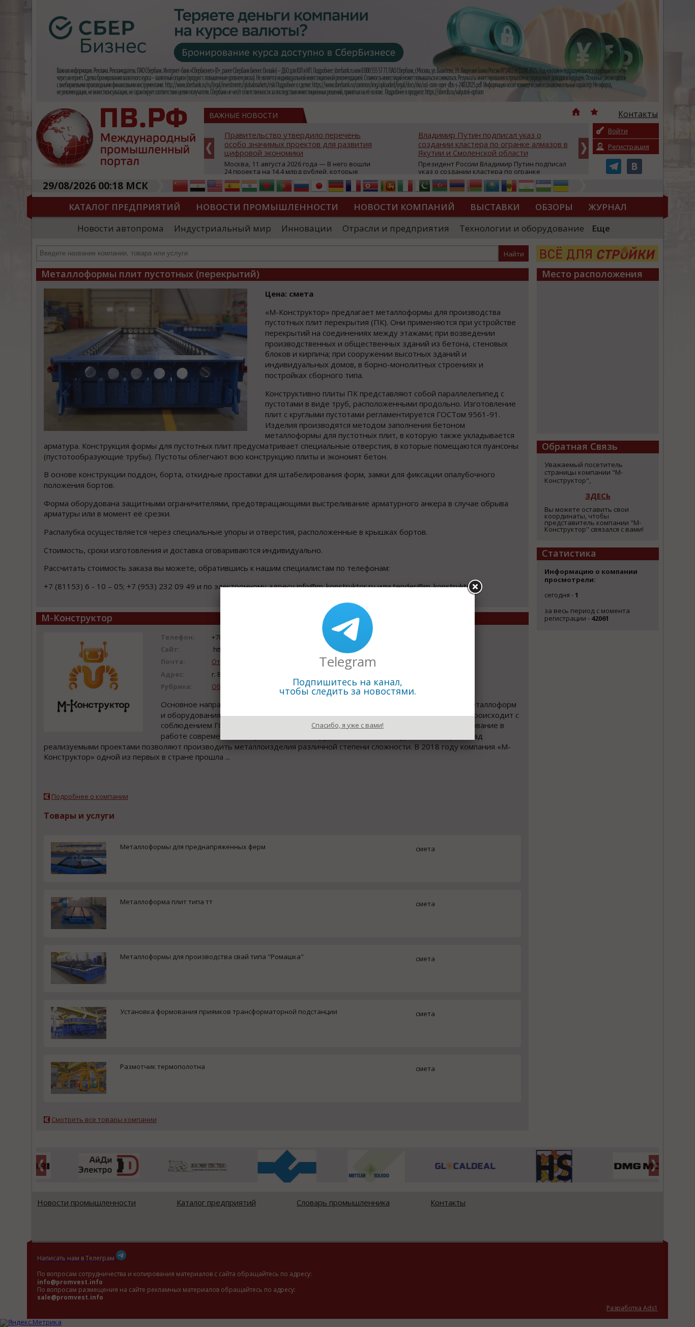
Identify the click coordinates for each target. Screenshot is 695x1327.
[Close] (475, 587)
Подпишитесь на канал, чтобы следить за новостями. (347, 686)
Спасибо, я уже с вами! (347, 725)
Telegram (348, 661)
